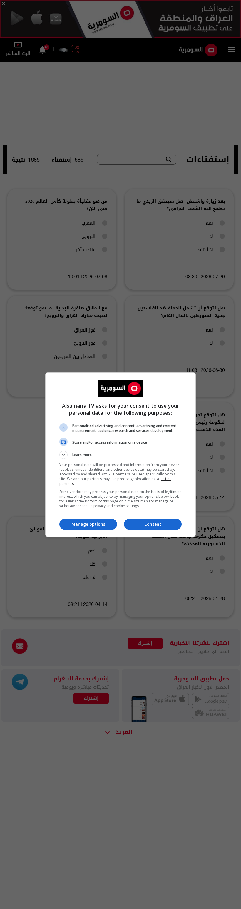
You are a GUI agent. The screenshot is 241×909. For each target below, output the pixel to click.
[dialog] (120, 454)
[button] (120, 455)
